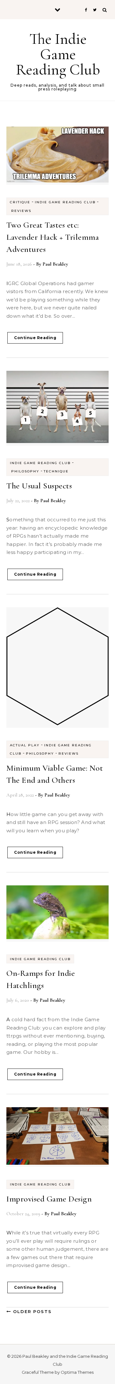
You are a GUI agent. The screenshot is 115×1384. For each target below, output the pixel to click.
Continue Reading (35, 337)
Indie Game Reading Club (65, 202)
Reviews (21, 211)
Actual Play (25, 745)
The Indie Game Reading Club (58, 54)
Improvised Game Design (49, 1199)
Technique (56, 471)
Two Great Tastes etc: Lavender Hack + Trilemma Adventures (52, 237)
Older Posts (31, 1311)
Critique (20, 202)
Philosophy (25, 471)
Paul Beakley (55, 264)
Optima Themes (77, 1372)
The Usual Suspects (39, 486)
